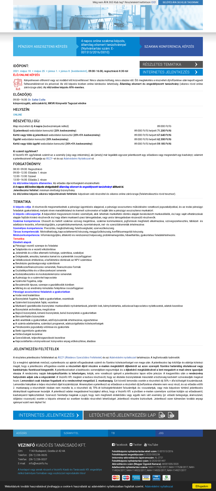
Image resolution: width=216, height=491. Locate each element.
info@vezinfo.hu (38, 463)
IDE (153, 2)
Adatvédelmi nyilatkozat (159, 486)
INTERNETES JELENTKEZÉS (166, 72)
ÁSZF (49, 158)
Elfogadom (202, 486)
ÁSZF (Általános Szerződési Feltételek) (80, 357)
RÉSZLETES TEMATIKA (162, 64)
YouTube (152, 444)
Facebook (121, 444)
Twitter (137, 444)
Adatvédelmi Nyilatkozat (77, 158)
